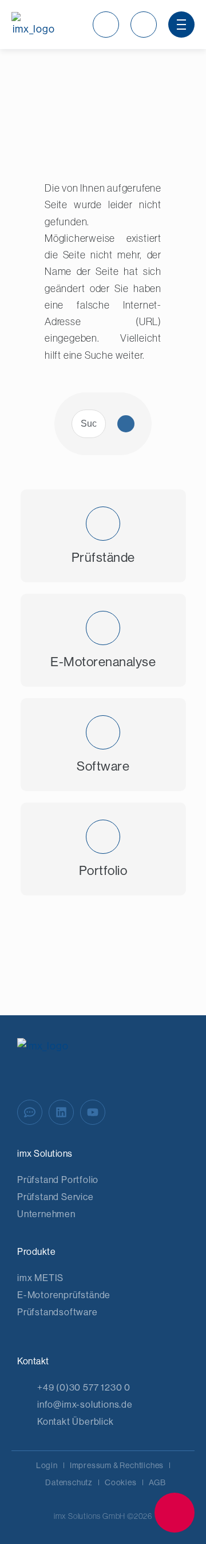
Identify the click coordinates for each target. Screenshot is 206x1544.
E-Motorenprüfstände (63, 1295)
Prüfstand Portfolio (57, 1179)
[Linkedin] (61, 1112)
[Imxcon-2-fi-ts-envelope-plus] (174, 1513)
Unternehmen (46, 1214)
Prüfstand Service (55, 1197)
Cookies (121, 1482)
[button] (106, 24)
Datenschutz (69, 1482)
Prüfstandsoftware (57, 1312)
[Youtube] (92, 1112)
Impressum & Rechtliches (117, 1465)
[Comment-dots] (29, 1112)
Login (47, 1465)
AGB (157, 1482)
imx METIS (40, 1278)
